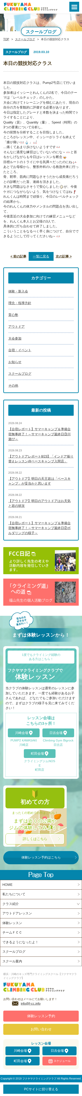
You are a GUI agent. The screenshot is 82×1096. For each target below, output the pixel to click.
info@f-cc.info (30, 1003)
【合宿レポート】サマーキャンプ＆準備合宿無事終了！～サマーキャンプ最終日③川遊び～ (39, 434)
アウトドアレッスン (17, 913)
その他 (13, 385)
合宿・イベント (19, 350)
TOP (6, 39)
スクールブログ (25, 39)
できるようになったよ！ (20, 942)
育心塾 (13, 315)
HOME (7, 884)
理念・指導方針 (19, 303)
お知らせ (14, 362)
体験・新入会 (18, 291)
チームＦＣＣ (12, 932)
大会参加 (14, 338)
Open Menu (74, 7)
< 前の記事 (18, 256)
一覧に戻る (41, 256)
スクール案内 (12, 961)
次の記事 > (64, 256)
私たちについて (13, 894)
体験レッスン (12, 923)
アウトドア (16, 326)
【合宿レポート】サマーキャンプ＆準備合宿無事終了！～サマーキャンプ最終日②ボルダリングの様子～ (39, 528)
